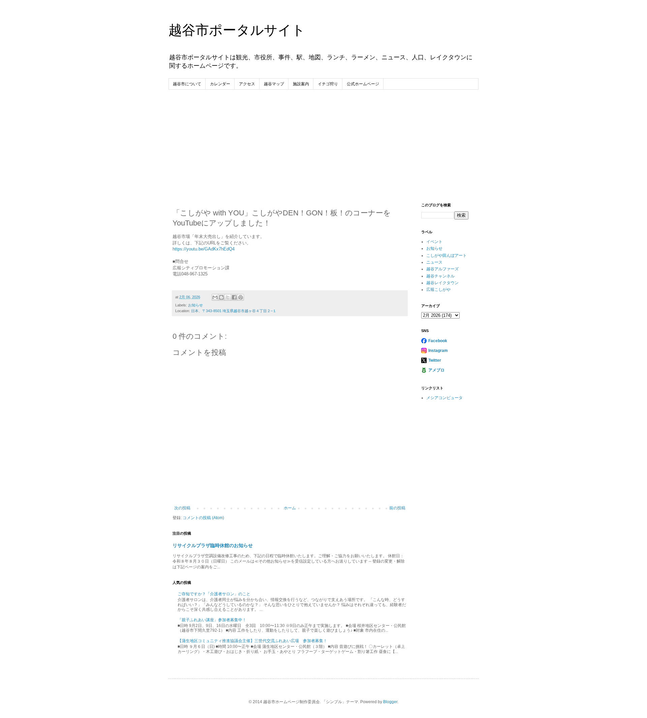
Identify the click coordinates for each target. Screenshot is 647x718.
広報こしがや (438, 289)
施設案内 (301, 84)
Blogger (390, 701)
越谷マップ (274, 84)
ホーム (290, 508)
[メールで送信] (215, 297)
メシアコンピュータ (444, 397)
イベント (434, 241)
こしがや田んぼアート (446, 255)
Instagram (438, 350)
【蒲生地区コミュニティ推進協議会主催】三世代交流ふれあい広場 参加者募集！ (252, 640)
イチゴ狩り (328, 84)
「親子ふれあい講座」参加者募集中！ (212, 620)
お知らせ (195, 305)
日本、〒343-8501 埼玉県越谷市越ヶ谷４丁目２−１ (233, 311)
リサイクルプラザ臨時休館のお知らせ (213, 545)
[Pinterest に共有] (240, 297)
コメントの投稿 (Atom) (203, 517)
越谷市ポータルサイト (236, 30)
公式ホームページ (363, 84)
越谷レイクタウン (442, 282)
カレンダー (220, 84)
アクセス (247, 84)
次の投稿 (182, 508)
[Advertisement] (323, 140)
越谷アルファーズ (442, 269)
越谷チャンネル (440, 276)
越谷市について (187, 84)
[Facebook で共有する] (234, 297)
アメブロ (436, 370)
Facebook (437, 340)
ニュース (434, 262)
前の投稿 (397, 508)
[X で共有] (227, 297)
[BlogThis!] (221, 297)
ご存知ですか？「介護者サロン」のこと (214, 594)
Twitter (434, 360)
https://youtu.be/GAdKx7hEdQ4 (204, 248)
